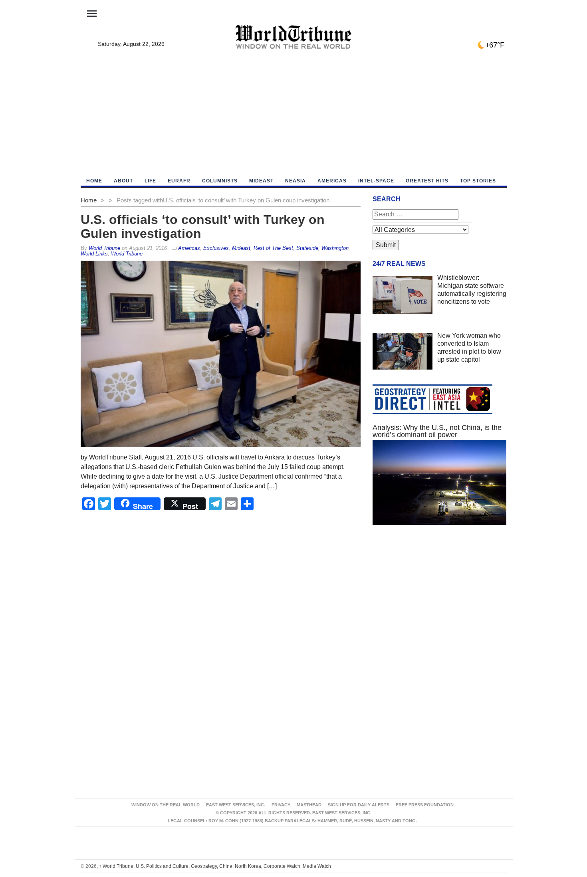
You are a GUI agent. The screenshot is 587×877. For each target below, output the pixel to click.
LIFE (150, 181)
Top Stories (478, 181)
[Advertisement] (294, 116)
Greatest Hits (427, 181)
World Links (94, 254)
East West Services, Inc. (235, 804)
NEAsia (295, 181)
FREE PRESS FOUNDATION (425, 804)
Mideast (261, 181)
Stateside (307, 248)
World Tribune (127, 254)
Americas (332, 181)
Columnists (220, 181)
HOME (94, 181)
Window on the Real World (165, 804)
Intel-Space (376, 181)
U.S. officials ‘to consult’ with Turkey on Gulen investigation (203, 226)
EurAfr (179, 181)
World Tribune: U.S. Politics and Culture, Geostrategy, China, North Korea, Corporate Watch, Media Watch (215, 866)
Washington (335, 248)
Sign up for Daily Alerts (358, 804)
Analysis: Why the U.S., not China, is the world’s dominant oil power (437, 431)
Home (89, 200)
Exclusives (216, 248)
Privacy (281, 804)
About (123, 181)
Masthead (309, 804)
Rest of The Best (273, 248)
